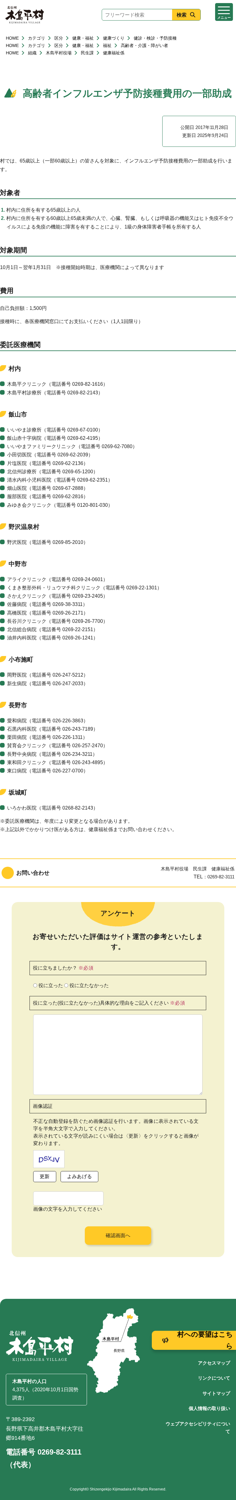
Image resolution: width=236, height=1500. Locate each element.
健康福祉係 (113, 52)
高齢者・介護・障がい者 (144, 45)
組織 (32, 52)
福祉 (107, 45)
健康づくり (113, 38)
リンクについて (214, 1378)
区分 (58, 38)
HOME (12, 38)
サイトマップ (216, 1393)
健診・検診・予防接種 (155, 38)
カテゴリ (36, 38)
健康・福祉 (83, 38)
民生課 (87, 52)
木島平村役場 (59, 52)
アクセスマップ (214, 1362)
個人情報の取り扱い (209, 1408)
